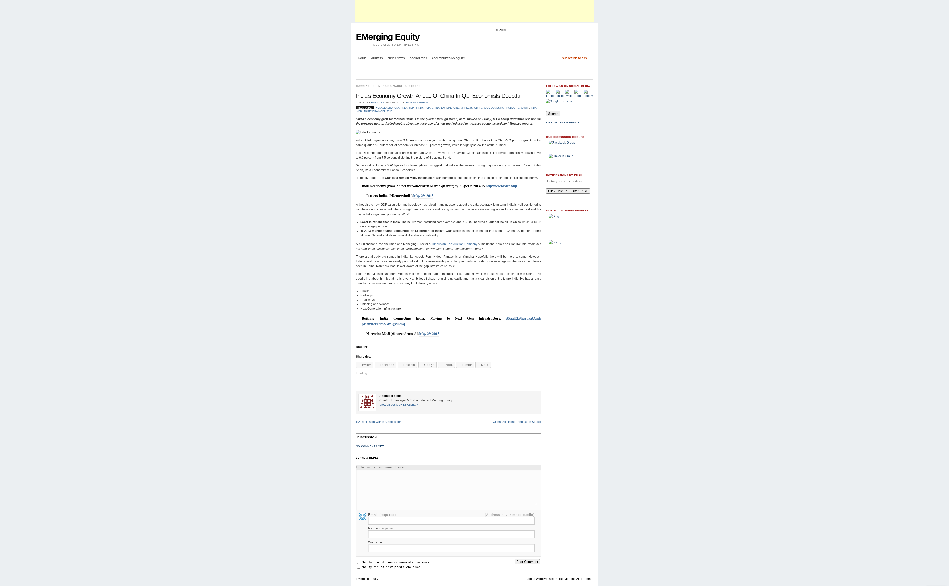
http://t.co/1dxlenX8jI (501, 186)
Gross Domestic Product (499, 107)
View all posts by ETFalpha (398, 404)
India (359, 111)
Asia (428, 107)
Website (375, 542)
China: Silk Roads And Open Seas (517, 422)
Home (362, 58)
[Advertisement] (474, 11)
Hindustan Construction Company (454, 244)
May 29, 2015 (423, 195)
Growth (523, 107)
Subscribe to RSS (574, 58)
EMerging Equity (387, 37)
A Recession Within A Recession (379, 422)
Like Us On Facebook (563, 122)
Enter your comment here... (382, 467)
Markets (377, 58)
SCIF (389, 111)
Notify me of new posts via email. (392, 567)
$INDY (419, 107)
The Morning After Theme (575, 579)
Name (382, 528)
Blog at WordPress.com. (542, 579)
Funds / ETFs (396, 58)
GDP (476, 107)
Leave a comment (416, 102)
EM (443, 107)
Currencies (365, 86)
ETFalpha (377, 102)
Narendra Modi (374, 111)
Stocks (415, 86)
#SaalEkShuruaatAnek (392, 107)
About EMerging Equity (448, 58)
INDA (534, 107)
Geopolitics (418, 58)
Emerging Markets (392, 86)
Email (382, 515)
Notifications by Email (564, 175)
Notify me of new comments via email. (397, 562)
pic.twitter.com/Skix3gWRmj (383, 324)
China (436, 107)
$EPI (412, 107)
